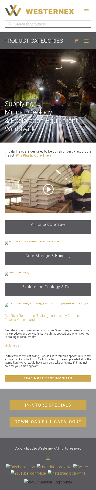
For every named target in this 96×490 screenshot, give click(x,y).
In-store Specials (48, 405)
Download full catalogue (48, 421)
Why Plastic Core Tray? (33, 155)
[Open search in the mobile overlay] (48, 24)
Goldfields (12, 345)
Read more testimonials (48, 378)
